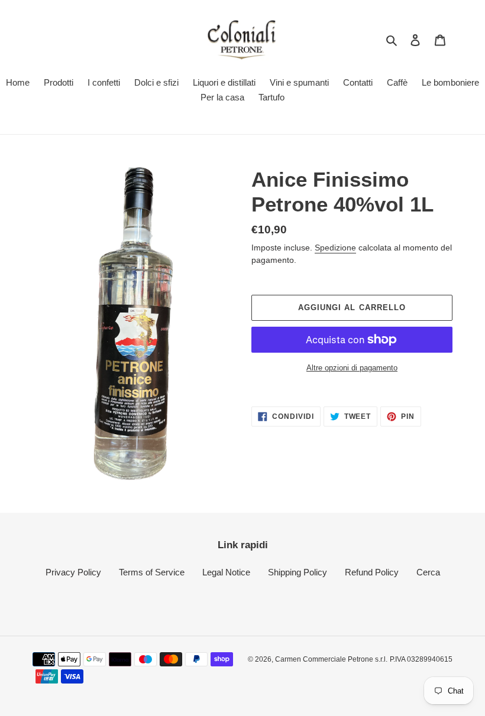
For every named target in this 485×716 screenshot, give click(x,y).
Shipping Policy (297, 572)
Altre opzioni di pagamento (351, 367)
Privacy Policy (73, 572)
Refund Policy (372, 572)
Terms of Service (152, 572)
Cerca (428, 572)
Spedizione (335, 247)
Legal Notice (226, 572)
